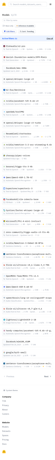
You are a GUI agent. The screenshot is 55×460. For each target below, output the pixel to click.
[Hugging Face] (4, 452)
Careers (5, 413)
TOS (4, 401)
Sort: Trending (28, 31)
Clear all (50, 38)
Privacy (5, 405)
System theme (12, 390)
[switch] (3, 26)
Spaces (5, 435)
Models (5, 426)
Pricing (5, 439)
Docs (4, 444)
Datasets (6, 431)
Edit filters (11, 31)
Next (46, 376)
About (5, 409)
